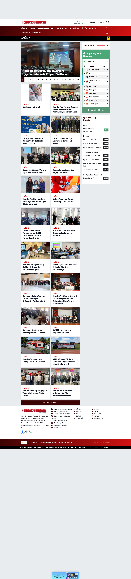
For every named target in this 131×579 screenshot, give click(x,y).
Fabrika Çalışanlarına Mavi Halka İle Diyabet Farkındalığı (65, 267)
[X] (26, 432)
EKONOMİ (93, 28)
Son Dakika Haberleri (61, 425)
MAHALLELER (43, 28)
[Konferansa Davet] (35, 92)
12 (66, 80)
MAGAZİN (26, 33)
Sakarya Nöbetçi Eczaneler (63, 409)
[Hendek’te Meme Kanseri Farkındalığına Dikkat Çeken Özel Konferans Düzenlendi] (65, 282)
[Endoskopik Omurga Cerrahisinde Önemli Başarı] (65, 124)
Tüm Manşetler (59, 423)
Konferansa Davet (31, 107)
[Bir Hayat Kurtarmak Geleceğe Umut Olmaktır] (35, 316)
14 (74, 80)
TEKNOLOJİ (36, 33)
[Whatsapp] (30, 432)
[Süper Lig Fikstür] (107, 119)
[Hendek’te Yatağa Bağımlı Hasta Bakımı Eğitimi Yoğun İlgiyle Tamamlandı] (65, 92)
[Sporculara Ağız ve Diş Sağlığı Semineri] (65, 155)
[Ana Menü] (107, 33)
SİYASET (33, 28)
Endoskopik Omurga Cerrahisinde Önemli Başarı (62, 140)
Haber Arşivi (58, 427)
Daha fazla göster (50, 402)
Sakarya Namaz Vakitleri (62, 414)
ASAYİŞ (68, 28)
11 (62, 80)
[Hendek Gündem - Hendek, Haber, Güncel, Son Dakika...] (33, 22)
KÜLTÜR (84, 28)
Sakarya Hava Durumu (61, 411)
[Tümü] (107, 45)
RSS (25, 442)
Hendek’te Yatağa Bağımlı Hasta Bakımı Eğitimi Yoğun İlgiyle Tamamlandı (65, 109)
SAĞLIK (60, 28)
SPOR (53, 28)
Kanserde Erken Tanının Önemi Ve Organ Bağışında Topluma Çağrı (34, 298)
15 (78, 80)
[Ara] (107, 28)
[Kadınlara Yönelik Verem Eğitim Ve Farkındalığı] (35, 155)
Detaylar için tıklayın (96, 110)
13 (70, 80)
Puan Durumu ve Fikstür (61, 420)
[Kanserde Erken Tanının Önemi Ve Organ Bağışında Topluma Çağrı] (35, 282)
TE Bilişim (107, 442)
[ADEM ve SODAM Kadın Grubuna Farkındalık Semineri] (65, 216)
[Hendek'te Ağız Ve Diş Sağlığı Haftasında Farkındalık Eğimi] (35, 250)
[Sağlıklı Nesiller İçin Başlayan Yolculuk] (65, 316)
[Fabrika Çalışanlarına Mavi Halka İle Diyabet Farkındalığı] (65, 250)
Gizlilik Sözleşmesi (95, 447)
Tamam (105, 447)
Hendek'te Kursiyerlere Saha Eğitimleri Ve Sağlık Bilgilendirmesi (34, 201)
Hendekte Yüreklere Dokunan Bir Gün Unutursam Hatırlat (62, 393)
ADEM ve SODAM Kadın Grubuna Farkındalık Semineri (64, 233)
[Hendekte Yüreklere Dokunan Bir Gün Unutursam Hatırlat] (65, 376)
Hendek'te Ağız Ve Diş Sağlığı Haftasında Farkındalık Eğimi (33, 267)
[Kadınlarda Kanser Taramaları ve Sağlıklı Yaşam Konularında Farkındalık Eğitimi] (35, 216)
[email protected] (27, 425)
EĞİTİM (76, 28)
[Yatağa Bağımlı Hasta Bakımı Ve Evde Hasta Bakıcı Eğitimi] (35, 124)
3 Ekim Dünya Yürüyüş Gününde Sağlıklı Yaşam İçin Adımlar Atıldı (64, 361)
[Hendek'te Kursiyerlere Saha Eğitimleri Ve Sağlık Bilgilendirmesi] (35, 184)
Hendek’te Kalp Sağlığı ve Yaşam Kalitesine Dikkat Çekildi (35, 393)
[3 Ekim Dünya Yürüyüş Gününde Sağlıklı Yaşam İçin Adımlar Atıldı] (65, 345)
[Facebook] (22, 432)
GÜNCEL (24, 28)
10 (58, 80)
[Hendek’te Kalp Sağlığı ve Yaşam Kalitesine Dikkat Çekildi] (35, 376)
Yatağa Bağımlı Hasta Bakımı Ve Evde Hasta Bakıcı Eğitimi (33, 140)
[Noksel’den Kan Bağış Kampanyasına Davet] (65, 184)
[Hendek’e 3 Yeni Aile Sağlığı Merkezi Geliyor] (35, 345)
